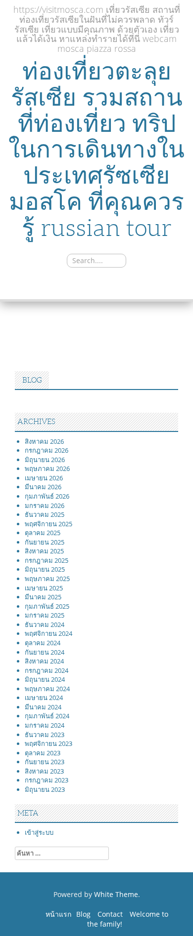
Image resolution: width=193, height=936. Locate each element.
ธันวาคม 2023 (44, 734)
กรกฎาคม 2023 (46, 780)
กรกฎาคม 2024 (46, 670)
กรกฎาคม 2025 (46, 560)
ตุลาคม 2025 (42, 532)
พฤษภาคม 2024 (47, 688)
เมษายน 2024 (44, 697)
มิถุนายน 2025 (45, 569)
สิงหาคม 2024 (44, 661)
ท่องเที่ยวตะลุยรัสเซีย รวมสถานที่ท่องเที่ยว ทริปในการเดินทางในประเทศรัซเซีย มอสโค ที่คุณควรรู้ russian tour (96, 149)
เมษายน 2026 (44, 477)
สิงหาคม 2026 (44, 441)
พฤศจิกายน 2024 (48, 633)
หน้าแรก (58, 914)
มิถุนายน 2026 (45, 459)
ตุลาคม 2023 (42, 752)
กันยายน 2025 (44, 542)
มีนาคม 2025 (43, 596)
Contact (110, 914)
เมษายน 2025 (44, 588)
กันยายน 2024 (44, 652)
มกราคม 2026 (44, 505)
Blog (83, 914)
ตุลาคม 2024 (42, 642)
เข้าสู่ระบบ (39, 832)
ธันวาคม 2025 (44, 514)
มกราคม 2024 (44, 725)
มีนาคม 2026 (43, 486)
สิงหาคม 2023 (44, 771)
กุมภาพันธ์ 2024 (47, 715)
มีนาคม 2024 (43, 706)
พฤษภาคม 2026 (47, 468)
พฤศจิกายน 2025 (48, 523)
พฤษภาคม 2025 (47, 578)
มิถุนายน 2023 (45, 789)
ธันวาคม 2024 (44, 624)
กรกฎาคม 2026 (46, 450)
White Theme (116, 894)
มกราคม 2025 (44, 615)
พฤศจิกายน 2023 (48, 743)
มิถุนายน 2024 (45, 679)
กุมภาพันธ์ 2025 (47, 606)
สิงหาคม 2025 (44, 550)
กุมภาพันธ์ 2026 (47, 496)
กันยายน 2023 (44, 761)
